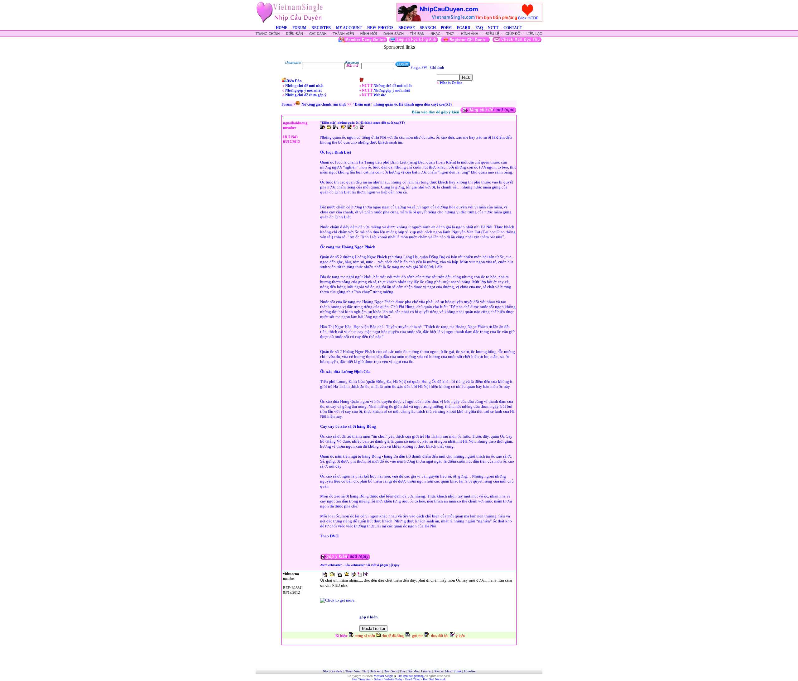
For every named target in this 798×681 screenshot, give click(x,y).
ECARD (463, 28)
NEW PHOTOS (380, 28)
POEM (446, 28)
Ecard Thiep (412, 679)
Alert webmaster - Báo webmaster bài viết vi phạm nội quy (359, 565)
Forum (286, 104)
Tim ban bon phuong (410, 676)
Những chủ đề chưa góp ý (305, 95)
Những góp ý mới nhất (303, 90)
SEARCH (428, 28)
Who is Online (451, 83)
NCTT (493, 28)
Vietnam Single (383, 676)
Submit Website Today (388, 679)
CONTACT (512, 28)
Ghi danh (437, 67)
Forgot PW (419, 67)
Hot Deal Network (434, 679)
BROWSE (406, 28)
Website (379, 95)
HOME (281, 28)
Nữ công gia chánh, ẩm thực (323, 104)
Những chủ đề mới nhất (304, 85)
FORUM (299, 28)
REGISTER (321, 28)
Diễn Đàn (294, 81)
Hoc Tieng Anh (361, 679)
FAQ (479, 28)
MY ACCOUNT (349, 28)
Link (458, 671)
